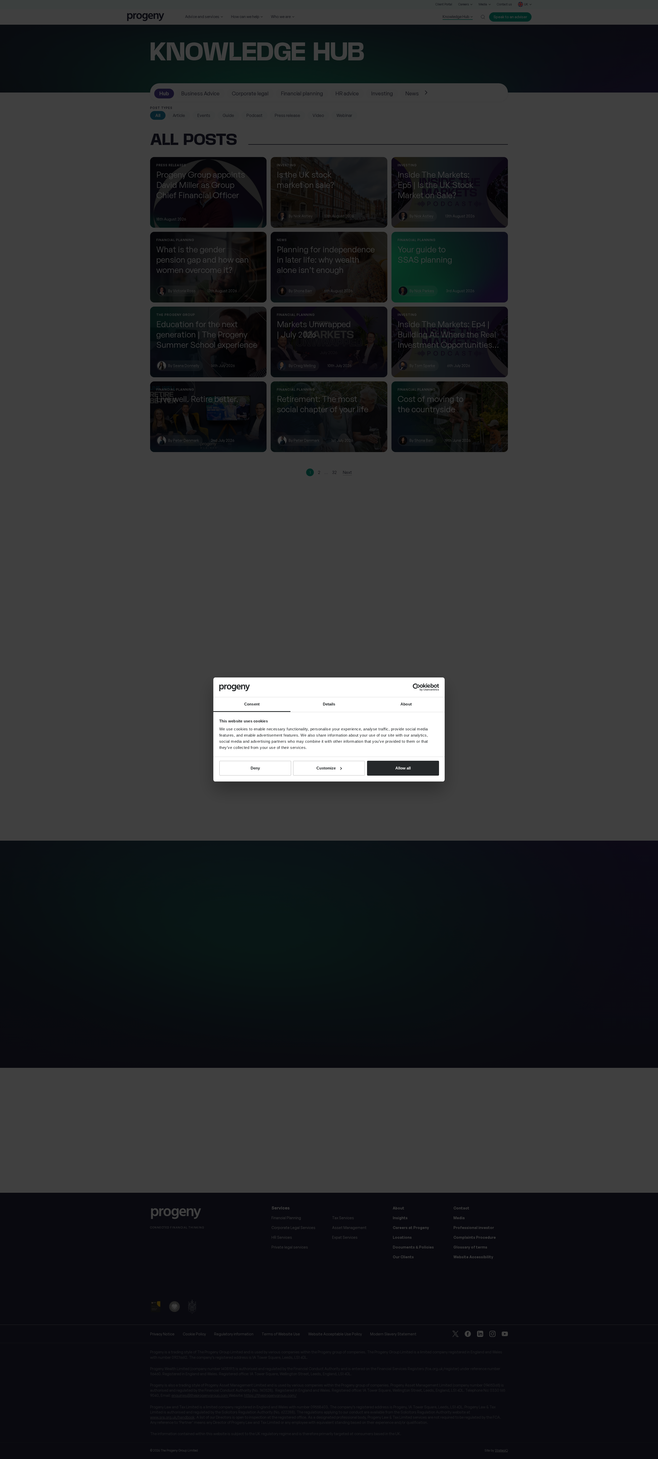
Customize (326, 768)
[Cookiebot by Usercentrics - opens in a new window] (416, 687)
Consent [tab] (252, 704)
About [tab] (406, 704)
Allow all (403, 768)
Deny (255, 768)
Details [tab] (329, 704)
